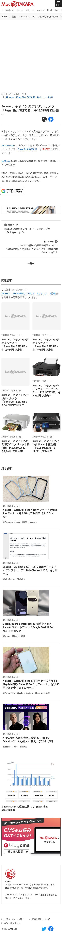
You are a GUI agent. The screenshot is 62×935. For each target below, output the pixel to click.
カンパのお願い (12, 923)
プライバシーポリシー (15, 919)
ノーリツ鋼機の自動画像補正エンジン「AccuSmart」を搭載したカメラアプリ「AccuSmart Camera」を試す (31, 247)
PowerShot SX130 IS (27, 149)
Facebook (9, 10)
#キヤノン (41, 97)
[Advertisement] (31, 53)
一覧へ (31, 263)
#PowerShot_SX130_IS (25, 97)
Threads (19, 10)
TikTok (49, 10)
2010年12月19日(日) (10, 94)
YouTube (40, 10)
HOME (4, 16)
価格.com (6, 161)
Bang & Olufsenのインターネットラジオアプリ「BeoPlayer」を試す (27, 229)
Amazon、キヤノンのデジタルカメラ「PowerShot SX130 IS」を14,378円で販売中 (30, 110)
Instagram (30, 10)
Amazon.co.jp (7, 145)
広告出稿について (40, 919)
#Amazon (10, 97)
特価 (14, 16)
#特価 (50, 97)
